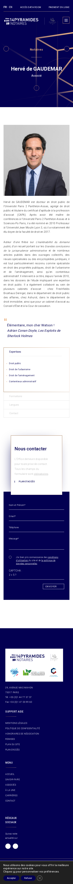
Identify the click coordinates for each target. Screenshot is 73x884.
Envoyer (51, 586)
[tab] (36, 352)
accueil (10, 774)
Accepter (11, 878)
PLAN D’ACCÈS (12, 749)
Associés (10, 785)
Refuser (28, 878)
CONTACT (10, 801)
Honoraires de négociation (22, 734)
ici (14, 871)
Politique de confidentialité (22, 728)
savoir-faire (12, 779)
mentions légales (16, 723)
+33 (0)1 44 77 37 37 (20, 697)
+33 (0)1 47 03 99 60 (21, 702)
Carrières (11, 795)
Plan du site (12, 744)
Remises (10, 739)
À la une (10, 790)
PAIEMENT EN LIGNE (59, 7)
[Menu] (66, 20)
